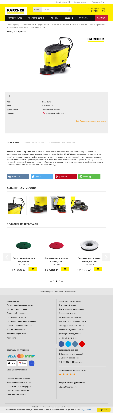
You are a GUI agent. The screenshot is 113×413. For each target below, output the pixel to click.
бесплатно (72, 362)
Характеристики (33, 142)
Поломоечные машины (51, 109)
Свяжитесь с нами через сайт (72, 354)
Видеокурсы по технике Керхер (71, 325)
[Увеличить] (16, 205)
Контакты (83, 18)
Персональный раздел (67, 305)
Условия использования (16, 329)
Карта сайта (11, 338)
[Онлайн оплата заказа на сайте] (21, 356)
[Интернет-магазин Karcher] (16, 14)
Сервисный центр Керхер (68, 338)
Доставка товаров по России (18, 390)
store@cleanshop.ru (68, 387)
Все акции (101, 18)
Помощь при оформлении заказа (20, 305)
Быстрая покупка (80, 2)
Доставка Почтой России (16, 395)
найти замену (61, 113)
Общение (69, 18)
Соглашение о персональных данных (21, 321)
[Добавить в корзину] (33, 269)
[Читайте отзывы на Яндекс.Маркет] (67, 374)
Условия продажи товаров (17, 309)
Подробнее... (86, 409)
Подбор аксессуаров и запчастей (71, 329)
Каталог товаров (14, 18)
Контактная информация (16, 334)
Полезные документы (61, 142)
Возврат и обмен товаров (16, 313)
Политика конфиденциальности (19, 325)
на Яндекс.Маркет (73, 370)
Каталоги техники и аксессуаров (71, 309)
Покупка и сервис (36, 18)
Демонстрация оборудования (70, 334)
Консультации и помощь (68, 313)
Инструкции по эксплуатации (70, 317)
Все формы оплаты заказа (17, 370)
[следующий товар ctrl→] (8, 97)
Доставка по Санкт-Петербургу (19, 386)
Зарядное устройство (89, 258)
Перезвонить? (97, 2)
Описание (13, 142)
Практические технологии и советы (72, 321)
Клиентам (54, 18)
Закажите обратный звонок (71, 358)
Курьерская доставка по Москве (19, 382)
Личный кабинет (62, 2)
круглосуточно (72, 383)
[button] (18, 176)
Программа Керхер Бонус (17, 317)
